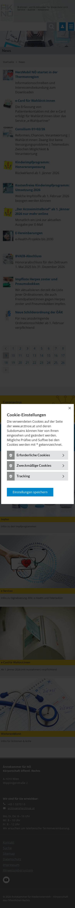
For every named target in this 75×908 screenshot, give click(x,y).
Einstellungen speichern (30, 492)
